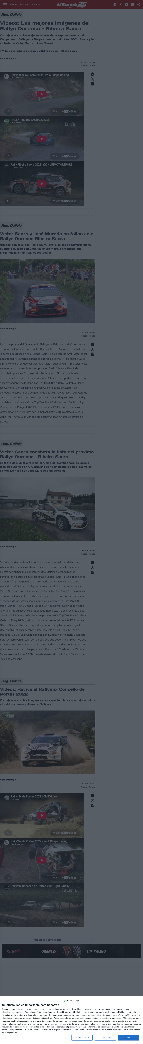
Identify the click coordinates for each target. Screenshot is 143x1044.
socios (23, 1009)
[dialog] (71, 1020)
